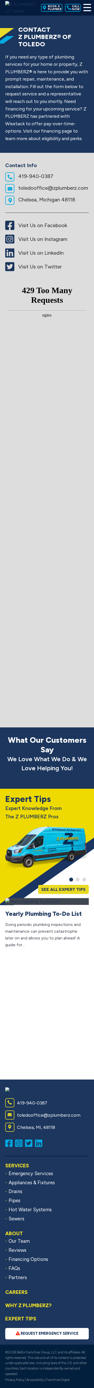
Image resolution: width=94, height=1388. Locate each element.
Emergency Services (31, 1173)
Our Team (19, 1241)
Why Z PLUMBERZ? (28, 1305)
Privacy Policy (14, 1380)
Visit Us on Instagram (42, 239)
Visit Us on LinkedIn (40, 253)
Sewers (16, 1219)
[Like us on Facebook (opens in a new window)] (10, 1142)
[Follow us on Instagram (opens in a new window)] (20, 1142)
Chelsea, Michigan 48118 (46, 199)
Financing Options (28, 1259)
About (14, 1233)
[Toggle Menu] (86, 8)
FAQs (14, 1268)
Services (17, 1166)
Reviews (17, 1250)
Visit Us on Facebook (42, 225)
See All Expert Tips (63, 889)
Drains (15, 1191)
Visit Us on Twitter (39, 267)
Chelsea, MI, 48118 (36, 1127)
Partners (18, 1277)
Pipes (14, 1200)
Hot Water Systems (30, 1210)
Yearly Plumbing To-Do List (43, 913)
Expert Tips (20, 1319)
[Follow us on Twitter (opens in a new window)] (30, 1142)
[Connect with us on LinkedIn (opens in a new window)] (40, 1142)
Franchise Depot (57, 1380)
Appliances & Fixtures (32, 1183)
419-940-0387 (35, 176)
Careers (16, 1292)
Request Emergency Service (49, 1333)
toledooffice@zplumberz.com (52, 188)
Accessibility (35, 1380)
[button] (71, 880)
